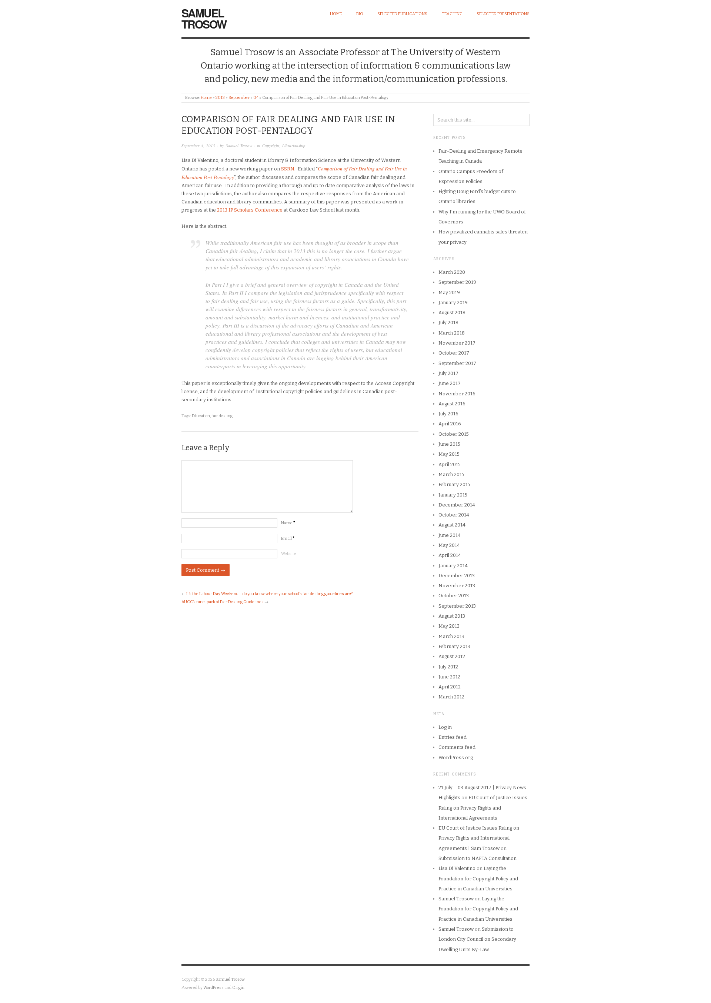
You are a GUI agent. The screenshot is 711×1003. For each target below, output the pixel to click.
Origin (238, 987)
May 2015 (449, 454)
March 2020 (451, 272)
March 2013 (451, 636)
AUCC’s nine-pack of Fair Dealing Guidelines (222, 602)
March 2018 (451, 333)
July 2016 (448, 413)
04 (255, 97)
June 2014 (449, 535)
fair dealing (222, 416)
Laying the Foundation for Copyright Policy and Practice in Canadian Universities (478, 878)
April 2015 (449, 464)
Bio (359, 13)
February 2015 (454, 484)
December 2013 (456, 575)
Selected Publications (402, 13)
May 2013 (449, 626)
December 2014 (456, 505)
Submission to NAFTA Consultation (477, 858)
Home (336, 13)
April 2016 (449, 423)
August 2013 (451, 616)
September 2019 (457, 282)
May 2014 (449, 545)
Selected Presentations (503, 13)
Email (287, 538)
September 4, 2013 (198, 145)
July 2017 (448, 373)
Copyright (270, 145)
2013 (220, 97)
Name (288, 523)
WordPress (213, 987)
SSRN (287, 169)
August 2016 (451, 403)
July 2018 (448, 322)
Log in (445, 727)
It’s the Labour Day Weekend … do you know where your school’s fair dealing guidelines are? (269, 593)
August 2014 (451, 525)
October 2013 (453, 595)
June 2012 (449, 677)
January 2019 (453, 302)
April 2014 (449, 555)
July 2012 (448, 667)
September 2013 (457, 606)
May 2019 (449, 292)
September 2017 (457, 363)
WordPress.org (455, 757)
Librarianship (294, 145)
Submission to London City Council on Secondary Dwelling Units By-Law (477, 939)
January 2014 (453, 565)
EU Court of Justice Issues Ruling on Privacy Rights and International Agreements (482, 808)
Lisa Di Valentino (456, 868)
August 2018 (451, 312)
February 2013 (454, 646)
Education (201, 416)
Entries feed (452, 737)
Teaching (452, 13)
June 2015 (449, 444)
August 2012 (451, 656)
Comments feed (456, 747)
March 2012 (451, 697)
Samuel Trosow (203, 18)
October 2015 (453, 434)
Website (288, 553)
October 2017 (453, 353)
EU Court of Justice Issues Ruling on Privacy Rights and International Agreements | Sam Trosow (478, 838)
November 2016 (456, 393)
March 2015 (451, 474)
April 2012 (449, 687)
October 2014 (453, 515)
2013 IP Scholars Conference (250, 210)
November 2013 (456, 585)
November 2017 (456, 343)
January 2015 (452, 495)
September (239, 97)
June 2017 (449, 383)
